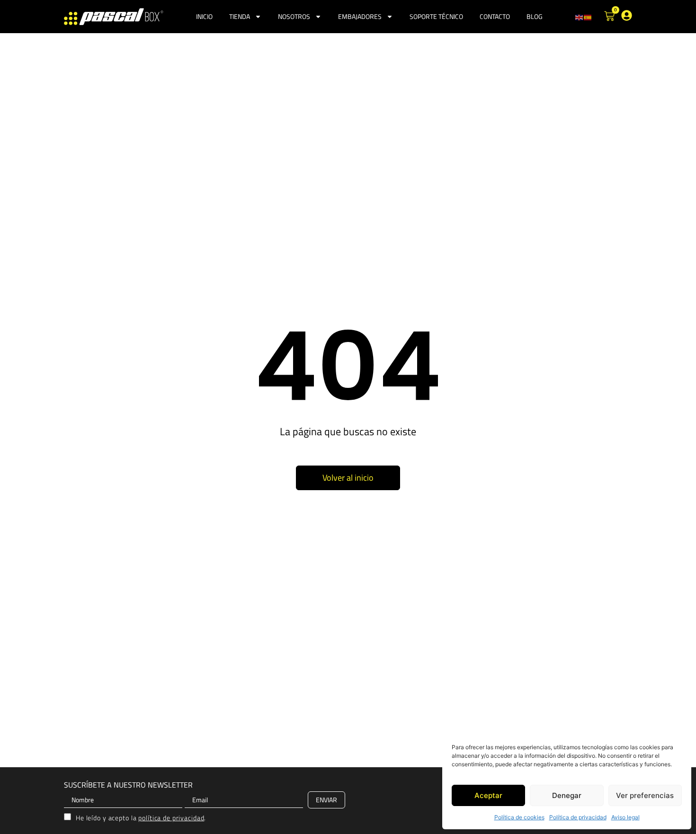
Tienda (239, 16)
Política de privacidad (578, 817)
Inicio (204, 16)
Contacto (495, 16)
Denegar (566, 795)
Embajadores (360, 16)
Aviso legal (625, 817)
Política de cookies (519, 817)
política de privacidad (171, 818)
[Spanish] (588, 16)
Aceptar (488, 795)
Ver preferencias (645, 795)
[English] (579, 16)
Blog (534, 16)
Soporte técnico (436, 16)
